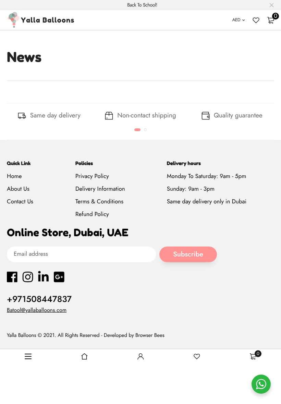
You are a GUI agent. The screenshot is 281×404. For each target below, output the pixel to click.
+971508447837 (39, 299)
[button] (137, 130)
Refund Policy (92, 214)
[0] (270, 20)
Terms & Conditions (99, 202)
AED (236, 19)
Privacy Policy (92, 176)
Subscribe (188, 254)
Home (14, 176)
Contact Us (20, 202)
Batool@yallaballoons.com (36, 310)
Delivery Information (100, 189)
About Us (18, 189)
